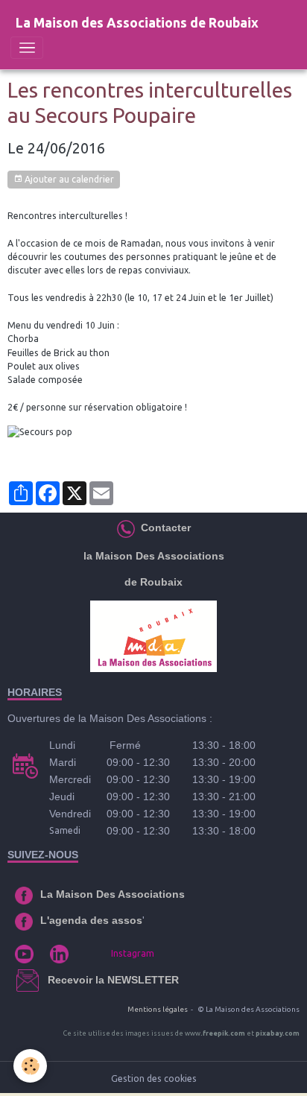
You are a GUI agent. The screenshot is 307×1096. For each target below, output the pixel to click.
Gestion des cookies (154, 1078)
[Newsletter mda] (46, 980)
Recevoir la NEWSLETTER (113, 980)
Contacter (164, 527)
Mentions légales (157, 1009)
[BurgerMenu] (26, 48)
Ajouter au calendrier (68, 179)
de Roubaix (153, 582)
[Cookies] (30, 1066)
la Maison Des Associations (153, 556)
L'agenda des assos (91, 920)
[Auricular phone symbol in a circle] (126, 527)
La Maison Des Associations (112, 894)
